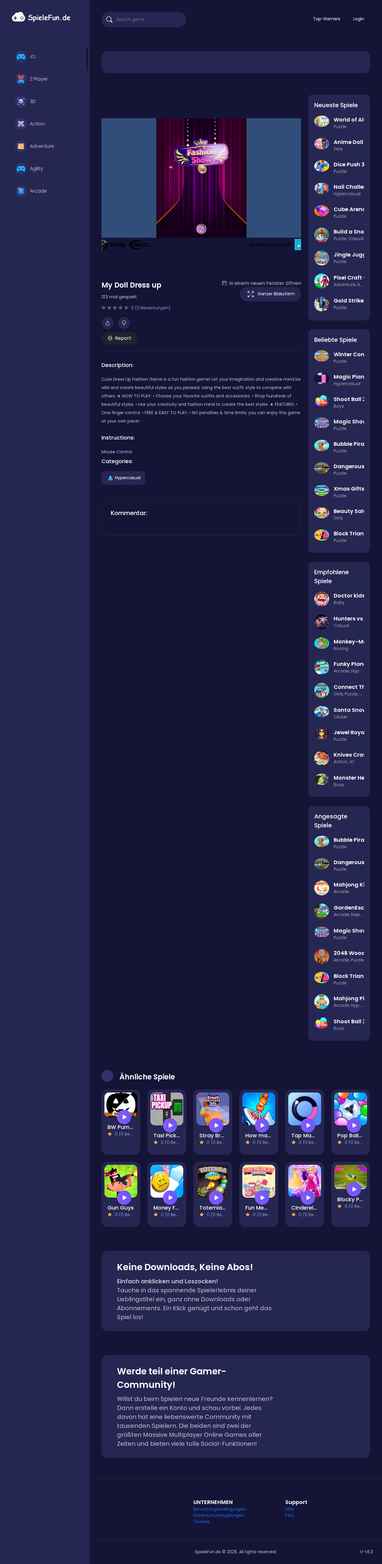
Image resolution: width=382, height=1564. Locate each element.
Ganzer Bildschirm (276, 294)
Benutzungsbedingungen (219, 1509)
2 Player (39, 79)
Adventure (42, 146)
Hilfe (289, 1509)
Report (123, 338)
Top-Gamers (326, 19)
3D (33, 101)
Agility (36, 168)
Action (37, 123)
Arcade (38, 191)
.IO (33, 56)
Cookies (201, 1522)
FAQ (289, 1515)
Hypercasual (128, 477)
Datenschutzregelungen (218, 1515)
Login (358, 19)
